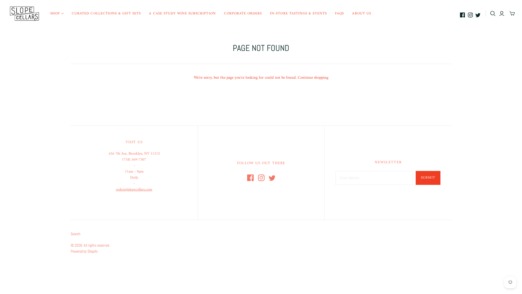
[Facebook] (462, 15)
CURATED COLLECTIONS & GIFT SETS (106, 13)
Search (75, 233)
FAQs (339, 13)
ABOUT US (361, 13)
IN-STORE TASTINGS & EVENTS (298, 13)
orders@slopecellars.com (134, 189)
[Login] (502, 14)
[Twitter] (478, 15)
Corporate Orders (243, 13)
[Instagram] (470, 15)
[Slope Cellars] (24, 13)
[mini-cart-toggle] (512, 14)
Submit (428, 177)
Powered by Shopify (84, 251)
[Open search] (493, 13)
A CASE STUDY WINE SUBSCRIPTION (182, 13)
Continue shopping (313, 77)
